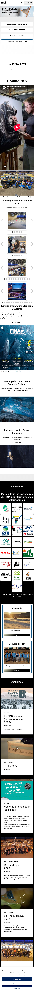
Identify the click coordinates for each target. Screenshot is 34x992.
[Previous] (2, 220)
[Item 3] (17, 232)
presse (16, 861)
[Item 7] (18, 279)
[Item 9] (22, 279)
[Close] (32, 968)
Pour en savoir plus (17, 322)
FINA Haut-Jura (8, 762)
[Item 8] (20, 279)
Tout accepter (17, 979)
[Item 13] (29, 302)
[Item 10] (25, 279)
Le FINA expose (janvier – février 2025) (13, 719)
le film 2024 (11, 766)
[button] (21, 3)
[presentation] (17, 698)
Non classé (7, 803)
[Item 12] (29, 279)
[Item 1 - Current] (12, 232)
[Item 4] (19, 232)
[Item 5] (21, 232)
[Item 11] (27, 279)
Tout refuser (17, 988)
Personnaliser (17, 983)
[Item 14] (31, 302)
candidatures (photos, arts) (10, 69)
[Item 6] (16, 279)
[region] (17, 979)
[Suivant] (32, 220)
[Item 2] (15, 232)
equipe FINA (7, 712)
